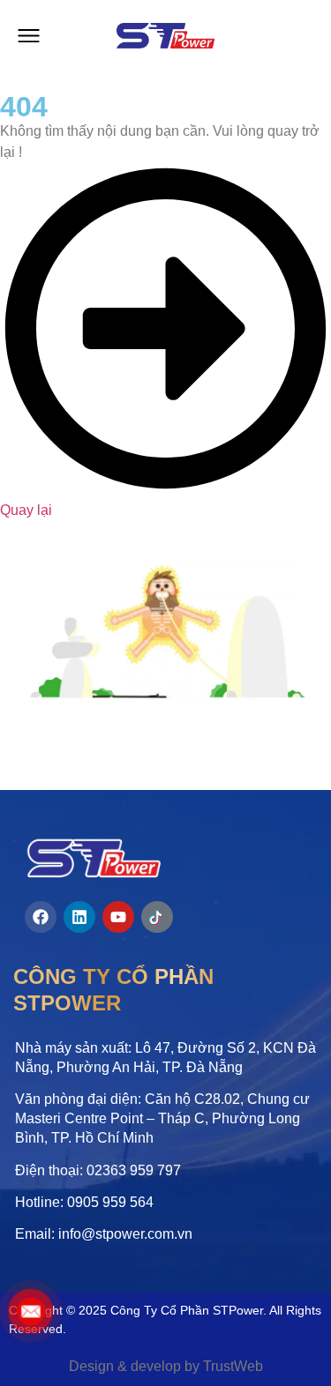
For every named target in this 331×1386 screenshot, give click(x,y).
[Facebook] (40, 917)
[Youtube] (118, 917)
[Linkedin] (79, 917)
